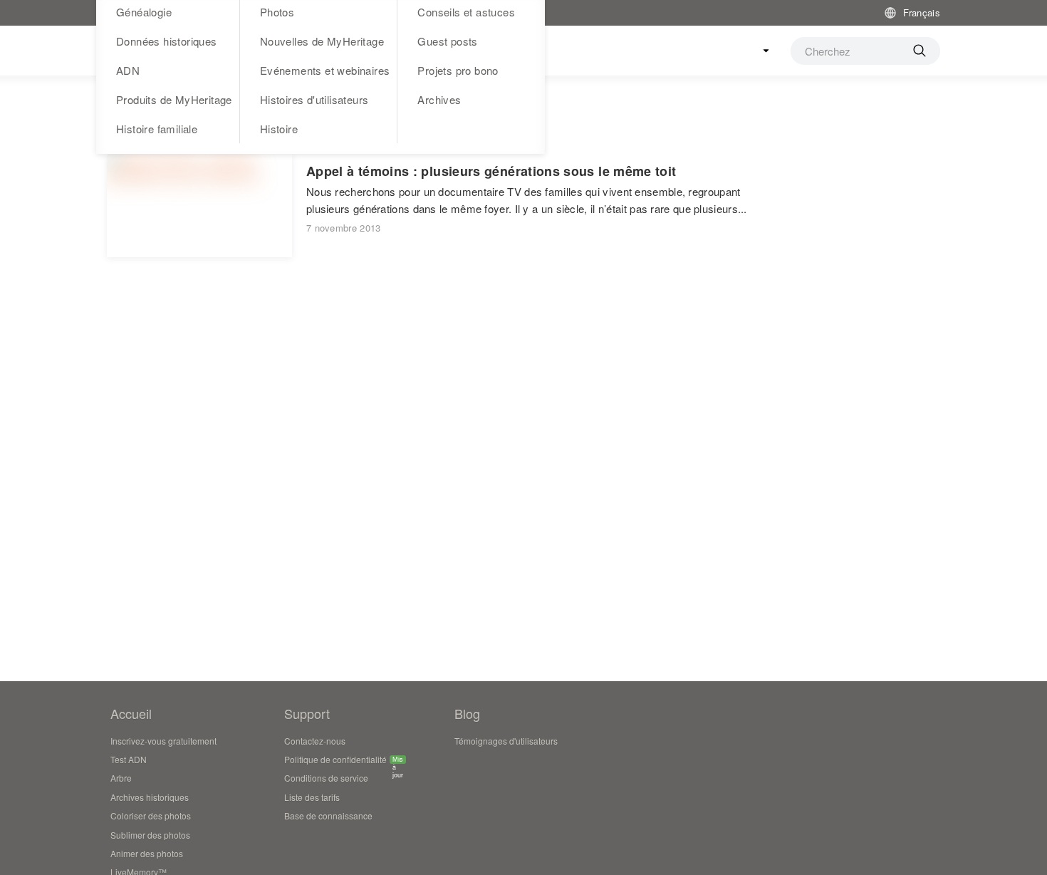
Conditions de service (326, 778)
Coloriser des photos (150, 815)
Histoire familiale (156, 128)
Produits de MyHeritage (174, 99)
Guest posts (447, 40)
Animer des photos (146, 853)
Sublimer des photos (150, 835)
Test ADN (128, 759)
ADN (128, 70)
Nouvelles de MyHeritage (322, 40)
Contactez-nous (314, 741)
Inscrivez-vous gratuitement (163, 741)
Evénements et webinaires (325, 70)
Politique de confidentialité (335, 761)
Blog (467, 713)
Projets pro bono (457, 70)
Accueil (131, 713)
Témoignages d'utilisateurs (506, 741)
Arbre (121, 778)
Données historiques (166, 40)
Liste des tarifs (312, 797)
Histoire (279, 128)
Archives (439, 99)
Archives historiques (149, 797)
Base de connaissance (328, 815)
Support (307, 713)
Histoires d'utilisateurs (314, 99)
